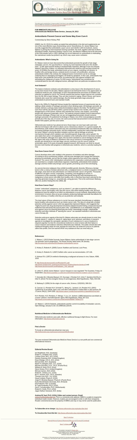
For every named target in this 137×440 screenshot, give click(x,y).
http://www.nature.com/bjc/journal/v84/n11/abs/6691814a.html (77, 291)
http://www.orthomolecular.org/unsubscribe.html (74, 413)
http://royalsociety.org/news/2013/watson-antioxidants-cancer (56, 243)
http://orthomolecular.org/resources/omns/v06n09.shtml (54, 332)
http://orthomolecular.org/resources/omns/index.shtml (47, 25)
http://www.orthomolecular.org (54, 319)
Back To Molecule (65, 424)
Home (50, 420)
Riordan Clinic (75, 430)
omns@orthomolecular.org (45, 397)
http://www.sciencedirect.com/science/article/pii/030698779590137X (59, 299)
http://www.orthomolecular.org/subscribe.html (72, 408)
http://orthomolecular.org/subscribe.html (61, 24)
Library (60, 420)
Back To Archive (68, 19)
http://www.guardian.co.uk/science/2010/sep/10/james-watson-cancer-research (71, 273)
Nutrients (65, 420)
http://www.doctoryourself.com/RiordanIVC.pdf (53, 263)
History (55, 420)
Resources (73, 420)
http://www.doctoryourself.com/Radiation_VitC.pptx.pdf (54, 266)
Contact (79, 420)
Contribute (86, 420)
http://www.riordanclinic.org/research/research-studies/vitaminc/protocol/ (60, 264)
